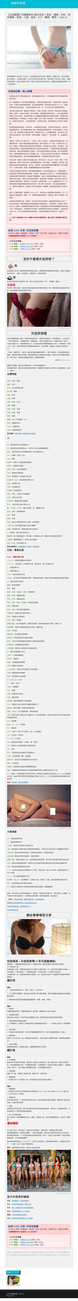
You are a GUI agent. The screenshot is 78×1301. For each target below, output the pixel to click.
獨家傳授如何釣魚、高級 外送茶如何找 (26, 1147)
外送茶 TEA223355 (27, 244)
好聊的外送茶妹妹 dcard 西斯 (22, 1218)
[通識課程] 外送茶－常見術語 (28, 546)
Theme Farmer (10, 1295)
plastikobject (67, 1193)
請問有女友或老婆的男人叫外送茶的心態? (22, 903)
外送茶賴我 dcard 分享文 (21, 1211)
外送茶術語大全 (12, 910)
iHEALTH (68, 956)
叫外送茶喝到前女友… (20, 1215)
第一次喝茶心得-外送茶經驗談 (23, 1208)
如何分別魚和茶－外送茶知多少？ (19, 906)
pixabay (68, 328)
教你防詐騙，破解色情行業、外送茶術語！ (29, 899)
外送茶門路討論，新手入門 (21, 1204)
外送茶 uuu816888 (26, 246)
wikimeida (68, 70)
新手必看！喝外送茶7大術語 (25, 433)
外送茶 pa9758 (25, 249)
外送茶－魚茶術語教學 (20, 782)
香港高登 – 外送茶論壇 (20, 1201)
